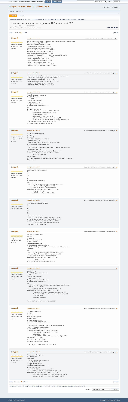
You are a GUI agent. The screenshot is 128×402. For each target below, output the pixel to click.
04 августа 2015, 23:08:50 (33, 200)
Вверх (11, 382)
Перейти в (88, 389)
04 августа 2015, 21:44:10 (33, 73)
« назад (109, 27)
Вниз (11, 32)
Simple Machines (20, 400)
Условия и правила (110, 400)
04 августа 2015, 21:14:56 (33, 38)
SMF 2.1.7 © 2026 (12, 400)
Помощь (102, 400)
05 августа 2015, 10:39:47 (33, 308)
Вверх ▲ (118, 400)
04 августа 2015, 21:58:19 (33, 92)
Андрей (15, 38)
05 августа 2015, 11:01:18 (33, 352)
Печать (116, 32)
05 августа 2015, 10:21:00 (33, 268)
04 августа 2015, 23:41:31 (33, 231)
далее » (115, 27)
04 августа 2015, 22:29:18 (33, 130)
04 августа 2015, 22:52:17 (33, 167)
